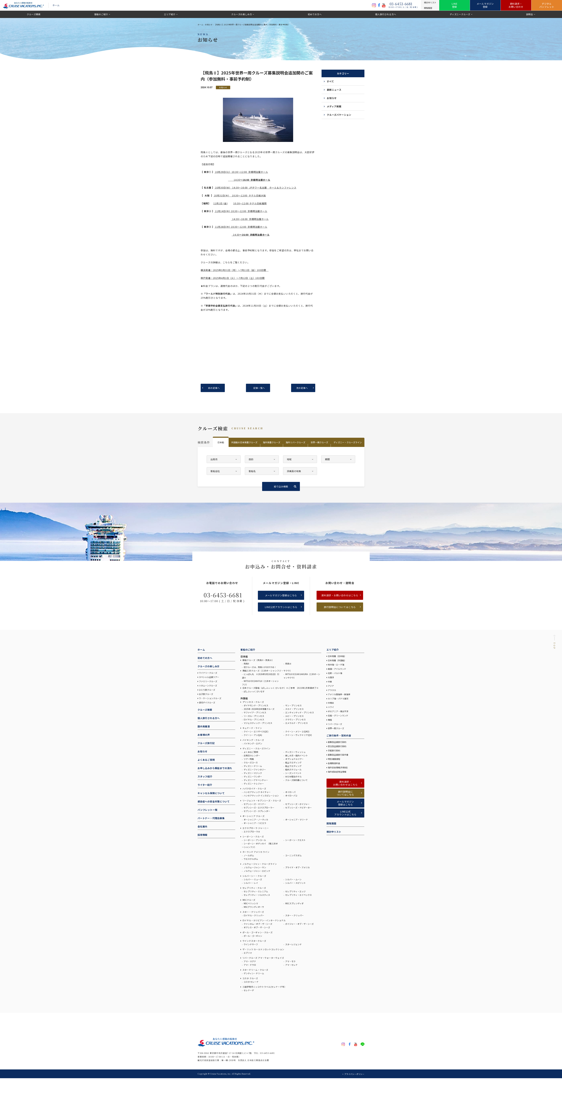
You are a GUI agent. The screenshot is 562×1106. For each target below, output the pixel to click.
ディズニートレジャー (253, 783)
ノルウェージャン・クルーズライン (259, 863)
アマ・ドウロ (249, 964)
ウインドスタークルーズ (254, 940)
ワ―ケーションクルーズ (210, 698)
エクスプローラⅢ (251, 831)
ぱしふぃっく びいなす (254, 691)
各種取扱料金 (334, 763)
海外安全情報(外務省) (338, 767)
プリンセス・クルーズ (253, 701)
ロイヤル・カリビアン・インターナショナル (264, 920)
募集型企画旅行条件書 (338, 754)
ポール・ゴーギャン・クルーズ (257, 932)
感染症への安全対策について (213, 801)
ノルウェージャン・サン (254, 867)
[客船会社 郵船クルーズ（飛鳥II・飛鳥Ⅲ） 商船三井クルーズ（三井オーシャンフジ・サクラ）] (224, 471)
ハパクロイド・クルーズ (254, 788)
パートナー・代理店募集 (211, 818)
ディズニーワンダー (252, 776)
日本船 (220, 442)
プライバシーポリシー (354, 1074)
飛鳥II (246, 663)
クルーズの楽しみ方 (241, 14)
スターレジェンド (293, 944)
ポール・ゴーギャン (252, 935)
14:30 (234, 180)
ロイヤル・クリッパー (253, 915)
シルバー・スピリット (295, 882)
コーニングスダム (293, 855)
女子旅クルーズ (206, 694)
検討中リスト (334, 831)
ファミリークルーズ (208, 681)
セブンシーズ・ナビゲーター (298, 807)
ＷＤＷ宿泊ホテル (293, 776)
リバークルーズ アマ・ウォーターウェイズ (263, 957)
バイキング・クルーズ (253, 740)
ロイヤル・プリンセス (253, 719)
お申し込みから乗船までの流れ (215, 768)
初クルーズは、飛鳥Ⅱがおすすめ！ (259, 667)
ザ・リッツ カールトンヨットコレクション (263, 949)
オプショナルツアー (294, 759)
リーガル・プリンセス (253, 716)
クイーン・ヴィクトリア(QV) (298, 735)
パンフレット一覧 (207, 810)
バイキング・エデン (252, 743)
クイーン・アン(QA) (252, 735)
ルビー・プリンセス (294, 716)
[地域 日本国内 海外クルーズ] (300, 459)
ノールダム (248, 855)
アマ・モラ (290, 961)
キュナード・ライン (252, 728)
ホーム (56, 5)
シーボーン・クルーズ (253, 836)
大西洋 (331, 677)
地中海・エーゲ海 (336, 664)
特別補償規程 (334, 759)
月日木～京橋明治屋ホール (240, 211)
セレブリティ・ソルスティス (256, 894)
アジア (331, 685)
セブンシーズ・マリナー (254, 804)
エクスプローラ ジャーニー (255, 828)
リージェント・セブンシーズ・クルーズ (261, 800)
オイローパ (290, 792)
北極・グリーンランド (338, 715)
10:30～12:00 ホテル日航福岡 (250, 203)
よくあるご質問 (206, 759)
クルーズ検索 (34, 14)
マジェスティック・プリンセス (257, 723)
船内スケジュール (293, 769)
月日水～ (255, 187)
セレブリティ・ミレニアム (255, 891)
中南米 (331, 702)
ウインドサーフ (250, 944)
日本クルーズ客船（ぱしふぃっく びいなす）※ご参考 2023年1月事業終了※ (280, 687)
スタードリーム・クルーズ (255, 969)
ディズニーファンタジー (254, 769)
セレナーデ (248, 990)
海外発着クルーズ (271, 442)
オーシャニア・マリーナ (296, 819)
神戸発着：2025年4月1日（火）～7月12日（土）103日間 (233, 278)
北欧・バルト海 (335, 673)
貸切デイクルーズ (207, 702)
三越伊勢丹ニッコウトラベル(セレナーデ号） (264, 986)
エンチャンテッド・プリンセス (299, 712)
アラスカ (332, 690)
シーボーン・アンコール (254, 840)
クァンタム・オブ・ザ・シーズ (257, 923)
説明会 (529, 14)
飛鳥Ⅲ (288, 663)
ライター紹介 (205, 784)
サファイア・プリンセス (254, 712)
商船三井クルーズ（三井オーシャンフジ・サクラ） (267, 670)
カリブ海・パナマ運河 (338, 698)
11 (214, 203)
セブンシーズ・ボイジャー (297, 804)
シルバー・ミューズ (252, 879)
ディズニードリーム (252, 766)
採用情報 (202, 835)
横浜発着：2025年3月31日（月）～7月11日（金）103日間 (234, 270)
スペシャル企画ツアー (209, 677)
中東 (330, 681)
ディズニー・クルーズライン (348, 442)
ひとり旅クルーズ (207, 689)
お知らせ (209, 24)
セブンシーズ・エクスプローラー (258, 807)
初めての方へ (315, 14)
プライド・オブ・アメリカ (297, 867)
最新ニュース (334, 89)
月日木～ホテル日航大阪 (239, 195)
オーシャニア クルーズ (253, 816)
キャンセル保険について (211, 793)
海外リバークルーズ (295, 442)
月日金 (222, 203)
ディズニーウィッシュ (295, 751)
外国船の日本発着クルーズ (244, 442)
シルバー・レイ (250, 882)
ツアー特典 (248, 759)
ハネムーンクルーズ (208, 685)
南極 (330, 719)
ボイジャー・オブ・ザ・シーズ (299, 923)
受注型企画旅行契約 (337, 746)
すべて (330, 81)
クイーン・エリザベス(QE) (255, 731)
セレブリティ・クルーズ (254, 887)
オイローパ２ (291, 795)
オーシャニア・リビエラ (254, 823)
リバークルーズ (335, 724)
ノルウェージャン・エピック (256, 870)
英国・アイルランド (337, 668)
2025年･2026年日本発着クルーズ (258, 708)
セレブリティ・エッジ (295, 891)
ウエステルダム (250, 858)
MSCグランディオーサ (253, 906)
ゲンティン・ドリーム (253, 973)
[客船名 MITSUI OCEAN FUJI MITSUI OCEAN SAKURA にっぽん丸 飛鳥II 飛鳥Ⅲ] (262, 471)
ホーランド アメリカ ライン (255, 851)
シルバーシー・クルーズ (254, 875)
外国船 (244, 698)
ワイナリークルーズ (208, 672)
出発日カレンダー (251, 755)
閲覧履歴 (331, 823)
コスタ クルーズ (250, 978)
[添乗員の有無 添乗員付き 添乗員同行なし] (300, 471)
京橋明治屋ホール (259, 219)
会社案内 (202, 826)
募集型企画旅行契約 (337, 742)
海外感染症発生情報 (337, 771)
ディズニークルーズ (460, 14)
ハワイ (331, 707)
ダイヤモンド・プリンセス (255, 705)
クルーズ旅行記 (206, 743)
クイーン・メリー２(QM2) (297, 731)
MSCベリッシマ (250, 903)
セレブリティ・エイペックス (298, 894)
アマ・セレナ (291, 964)
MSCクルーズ (248, 899)
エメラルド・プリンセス (296, 723)
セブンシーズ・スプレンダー (256, 811)
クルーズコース (250, 762)
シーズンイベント (293, 773)
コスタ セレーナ (250, 981)
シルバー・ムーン (293, 879)
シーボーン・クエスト (295, 840)
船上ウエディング (293, 762)
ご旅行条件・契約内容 (339, 735)
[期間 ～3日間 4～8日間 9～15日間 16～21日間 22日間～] (338, 459)
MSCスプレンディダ (294, 903)
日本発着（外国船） (337, 660)
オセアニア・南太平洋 (338, 711)
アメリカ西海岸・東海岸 (339, 694)
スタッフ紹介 (205, 776)
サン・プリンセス (293, 705)
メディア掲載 (334, 106)
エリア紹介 (169, 14)
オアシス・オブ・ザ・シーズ (256, 927)
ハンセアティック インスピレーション (261, 795)
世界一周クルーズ (319, 442)
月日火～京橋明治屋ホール (241, 172)
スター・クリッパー (294, 915)
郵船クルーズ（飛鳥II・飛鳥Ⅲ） (258, 660)
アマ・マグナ (249, 961)
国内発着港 (204, 726)
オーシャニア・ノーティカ (255, 819)
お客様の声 (204, 734)
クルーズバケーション (339, 114)
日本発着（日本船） (337, 656)
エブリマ (247, 952)
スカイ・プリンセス (294, 708)
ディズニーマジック (252, 773)
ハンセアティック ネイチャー (257, 792)
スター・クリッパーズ (253, 911)
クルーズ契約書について (296, 780)
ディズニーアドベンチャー (255, 780)
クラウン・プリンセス (295, 719)
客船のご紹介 (101, 14)
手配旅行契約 (334, 750)
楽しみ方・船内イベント (296, 755)
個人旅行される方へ (385, 14)
